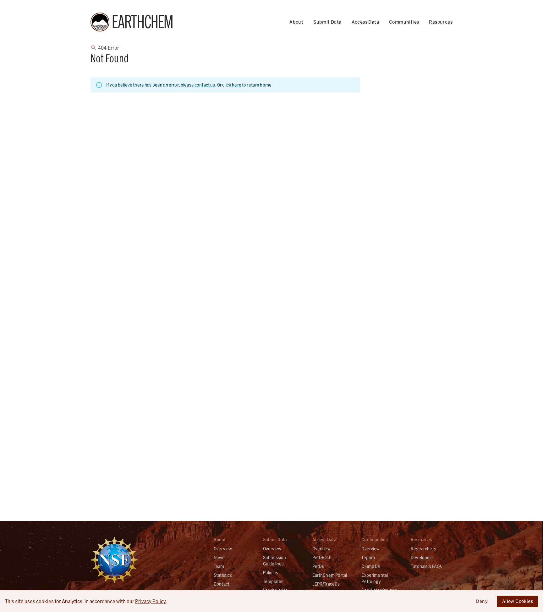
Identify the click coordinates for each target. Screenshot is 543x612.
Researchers (423, 548)
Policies (270, 572)
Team (219, 566)
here (236, 84)
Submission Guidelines (274, 560)
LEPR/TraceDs (326, 584)
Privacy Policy (150, 601)
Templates (273, 581)
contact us (205, 84)
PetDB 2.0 (322, 557)
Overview (223, 548)
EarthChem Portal (329, 575)
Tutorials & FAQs (426, 566)
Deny (482, 601)
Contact (221, 584)
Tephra (368, 557)
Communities (404, 22)
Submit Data (327, 22)
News (219, 557)
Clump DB (371, 566)
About (296, 22)
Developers (422, 557)
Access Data (365, 22)
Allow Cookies (517, 601)
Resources (440, 22)
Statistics (223, 575)
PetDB (318, 566)
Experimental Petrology (374, 578)
